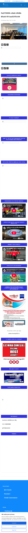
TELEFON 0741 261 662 (14, 331)
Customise (14, 526)
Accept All (14, 523)
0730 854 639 (7, 1)
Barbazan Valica (5, 20)
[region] (14, 522)
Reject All (14, 530)
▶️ (9, 88)
